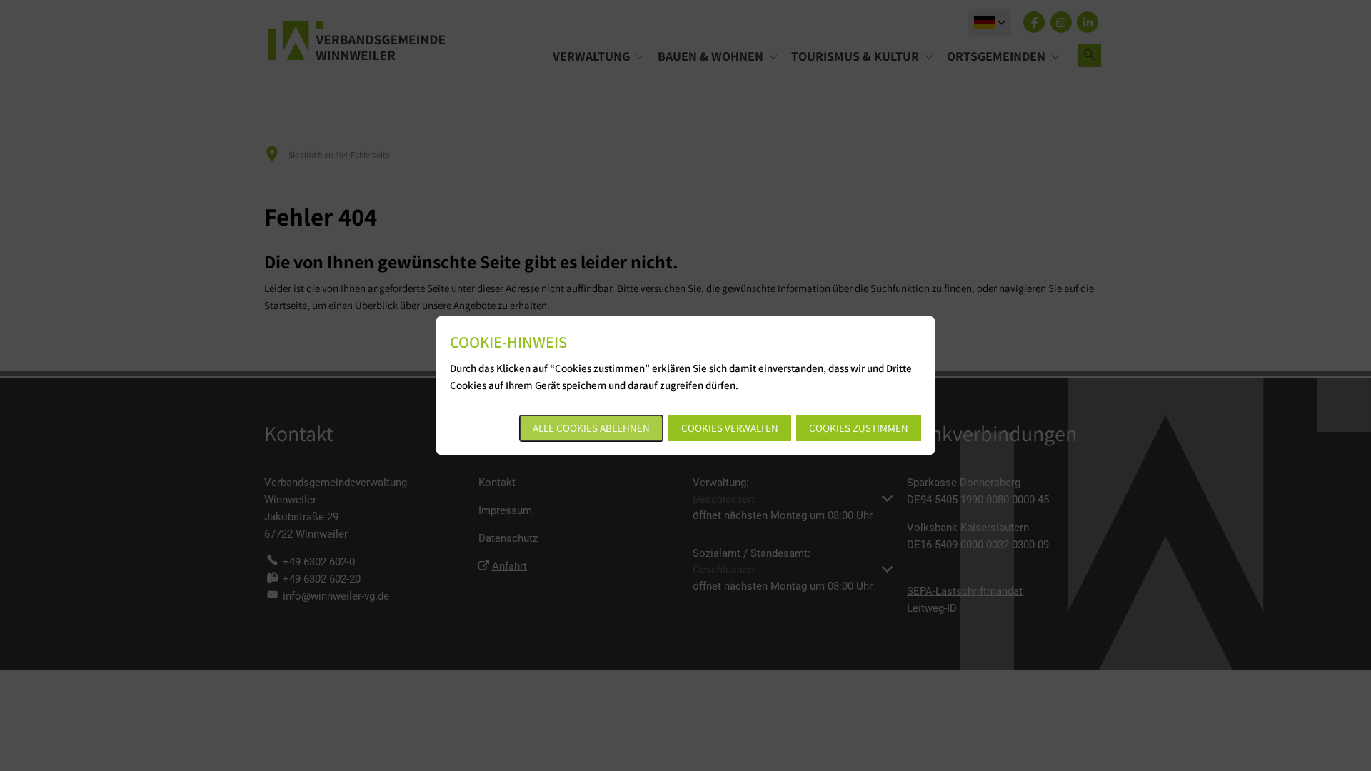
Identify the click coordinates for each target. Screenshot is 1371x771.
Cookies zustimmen (858, 428)
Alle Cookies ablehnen (591, 428)
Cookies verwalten (729, 428)
